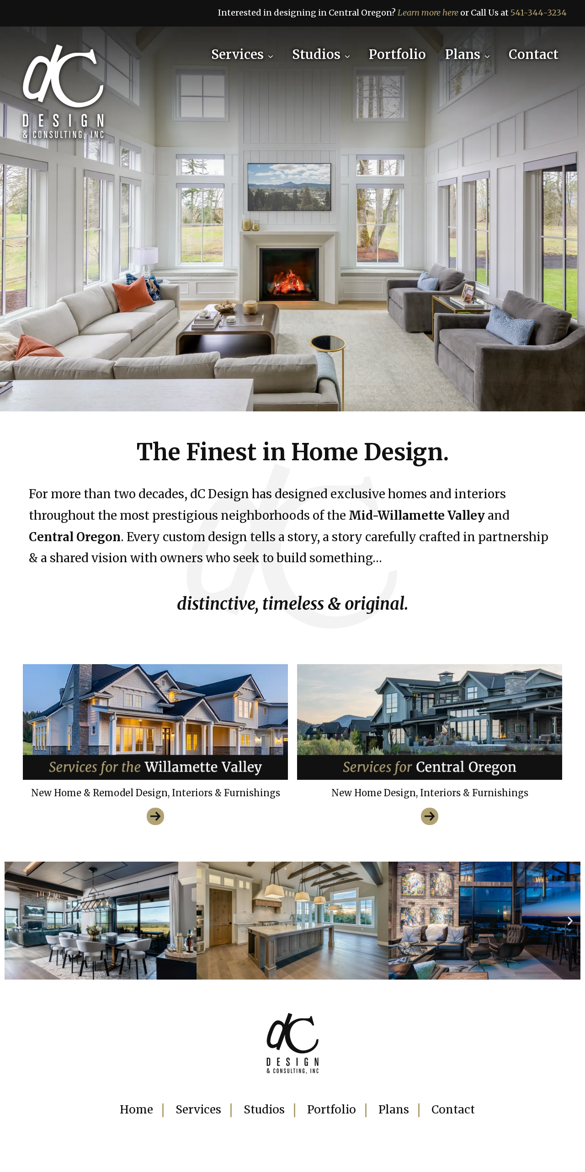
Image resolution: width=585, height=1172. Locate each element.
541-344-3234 (539, 12)
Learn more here (428, 12)
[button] (15, 920)
